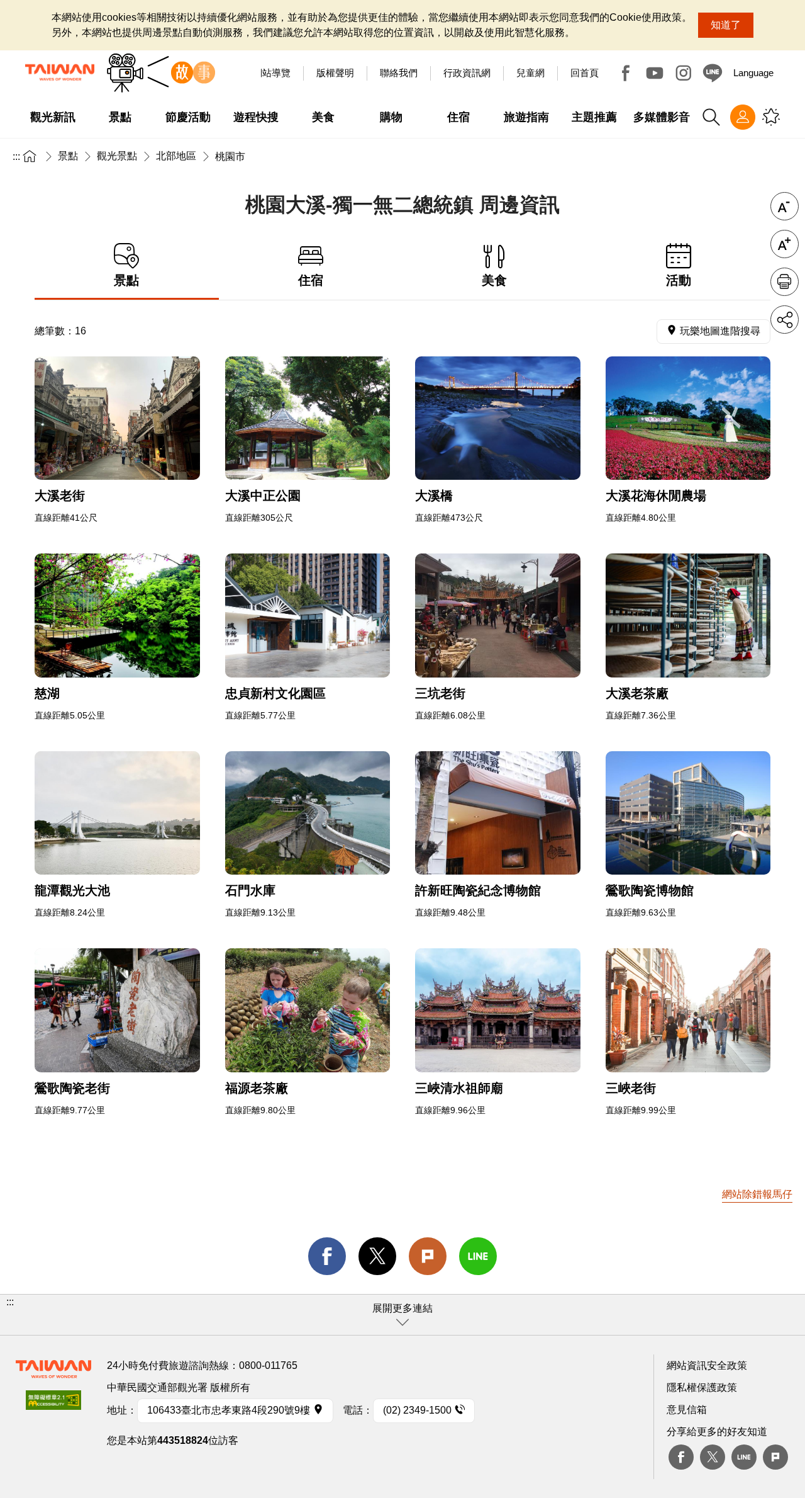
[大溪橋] (497, 418)
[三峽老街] (688, 1010)
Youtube (655, 73)
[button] (402, 1315)
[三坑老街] (497, 615)
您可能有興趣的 (771, 117)
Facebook (626, 73)
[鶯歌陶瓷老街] (117, 1010)
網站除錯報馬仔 (757, 1194)
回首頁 (584, 72)
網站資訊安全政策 (707, 1365)
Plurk (428, 1256)
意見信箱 (687, 1409)
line (478, 1256)
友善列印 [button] (784, 282)
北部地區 (176, 155)
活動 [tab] (678, 280)
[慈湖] (117, 615)
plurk (775, 1457)
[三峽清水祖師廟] (497, 1010)
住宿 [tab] (310, 280)
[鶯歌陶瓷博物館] (688, 813)
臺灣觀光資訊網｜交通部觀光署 (59, 72)
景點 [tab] (126, 280)
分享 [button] (784, 319)
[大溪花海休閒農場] (688, 418)
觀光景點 (117, 155)
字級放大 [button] (784, 244)
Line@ (712, 73)
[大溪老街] (117, 418)
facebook (327, 1256)
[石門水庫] (308, 813)
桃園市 (230, 156)
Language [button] (753, 72)
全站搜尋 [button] (711, 117)
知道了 (726, 25)
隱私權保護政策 (702, 1387)
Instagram (684, 73)
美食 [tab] (494, 280)
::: (16, 156)
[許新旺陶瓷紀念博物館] (497, 813)
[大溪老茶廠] (688, 615)
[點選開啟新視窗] (53, 1404)
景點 (68, 155)
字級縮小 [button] (784, 206)
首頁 (29, 156)
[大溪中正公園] (308, 418)
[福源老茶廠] (308, 1010)
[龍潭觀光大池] (117, 813)
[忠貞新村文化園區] (308, 615)
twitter (377, 1256)
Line (744, 1457)
